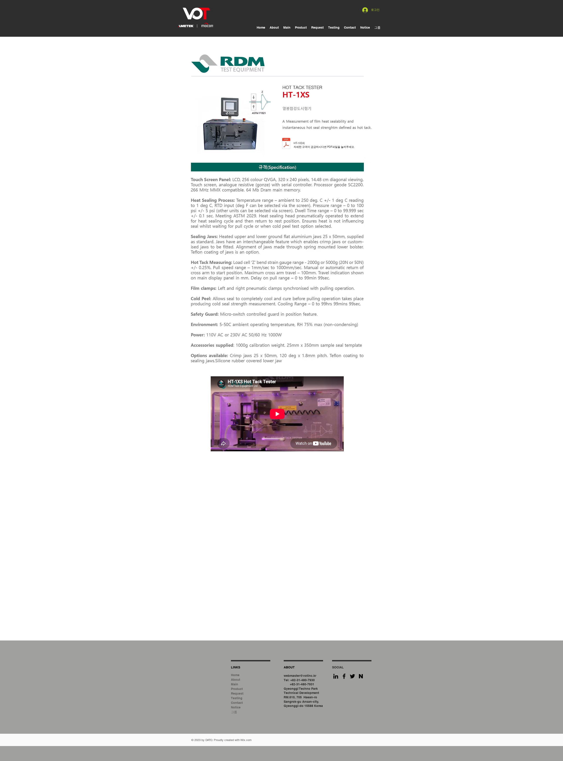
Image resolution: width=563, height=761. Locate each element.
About (235, 679)
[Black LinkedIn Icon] (335, 676)
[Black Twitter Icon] (352, 676)
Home (235, 675)
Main (234, 684)
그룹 (234, 712)
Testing (236, 698)
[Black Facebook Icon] (344, 676)
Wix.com (246, 740)
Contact (237, 702)
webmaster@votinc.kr (300, 675)
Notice (236, 707)
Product (237, 689)
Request (237, 693)
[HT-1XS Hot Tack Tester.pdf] (286, 143)
